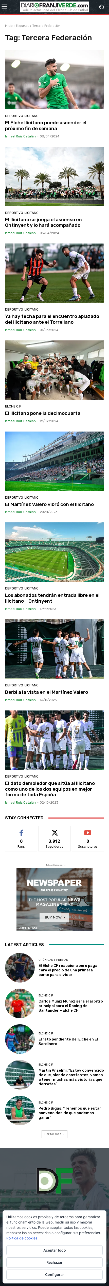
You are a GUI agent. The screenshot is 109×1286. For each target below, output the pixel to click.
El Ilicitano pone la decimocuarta (42, 413)
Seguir (54, 830)
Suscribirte (87, 830)
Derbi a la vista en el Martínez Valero (46, 692)
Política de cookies (21, 1238)
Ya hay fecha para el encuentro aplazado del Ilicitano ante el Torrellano (52, 319)
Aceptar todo (54, 1250)
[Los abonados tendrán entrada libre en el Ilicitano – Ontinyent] (54, 552)
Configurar (54, 1274)
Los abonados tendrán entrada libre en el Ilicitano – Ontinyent (52, 598)
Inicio (9, 26)
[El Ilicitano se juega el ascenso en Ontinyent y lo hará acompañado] (54, 176)
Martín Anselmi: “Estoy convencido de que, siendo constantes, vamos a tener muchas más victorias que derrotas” (71, 1077)
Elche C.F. (13, 406)
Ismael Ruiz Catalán (20, 136)
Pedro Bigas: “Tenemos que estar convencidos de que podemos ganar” (70, 1113)
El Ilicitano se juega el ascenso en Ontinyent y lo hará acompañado (43, 222)
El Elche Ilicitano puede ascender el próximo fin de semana (45, 125)
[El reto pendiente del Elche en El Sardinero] (20, 1039)
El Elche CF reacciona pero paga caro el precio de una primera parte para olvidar (68, 970)
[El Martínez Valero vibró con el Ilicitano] (54, 461)
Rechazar (54, 1262)
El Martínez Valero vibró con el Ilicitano (49, 504)
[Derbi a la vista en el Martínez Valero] (54, 649)
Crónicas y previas (53, 959)
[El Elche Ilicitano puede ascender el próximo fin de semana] (54, 79)
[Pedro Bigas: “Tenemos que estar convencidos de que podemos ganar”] (20, 1110)
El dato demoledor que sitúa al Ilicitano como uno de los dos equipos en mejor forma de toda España (50, 789)
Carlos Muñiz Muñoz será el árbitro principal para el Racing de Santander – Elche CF (71, 1006)
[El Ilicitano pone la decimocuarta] (54, 370)
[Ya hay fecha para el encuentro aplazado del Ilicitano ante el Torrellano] (54, 273)
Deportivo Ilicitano (22, 115)
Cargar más (52, 1134)
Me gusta (21, 830)
